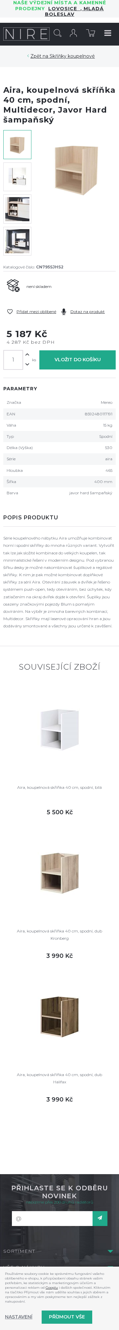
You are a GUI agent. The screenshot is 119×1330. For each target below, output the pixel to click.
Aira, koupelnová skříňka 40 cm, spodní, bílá (59, 787)
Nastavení (18, 1317)
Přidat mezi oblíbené (36, 311)
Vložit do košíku (78, 360)
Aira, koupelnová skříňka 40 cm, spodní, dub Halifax (59, 1078)
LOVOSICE (64, 9)
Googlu (52, 1287)
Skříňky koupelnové (72, 56)
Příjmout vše (67, 1317)
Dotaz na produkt (87, 311)
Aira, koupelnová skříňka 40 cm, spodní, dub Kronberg (59, 934)
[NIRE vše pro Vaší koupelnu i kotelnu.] (26, 34)
